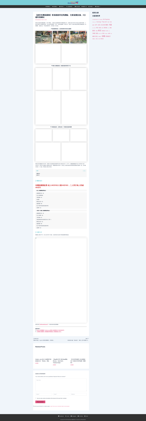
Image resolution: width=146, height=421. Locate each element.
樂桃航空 (104, 30)
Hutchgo (98, 22)
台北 (99, 25)
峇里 (93, 27)
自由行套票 (78, 6)
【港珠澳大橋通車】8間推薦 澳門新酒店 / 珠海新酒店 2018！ (49, 407)
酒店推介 (62, 6)
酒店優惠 (55, 6)
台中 (96, 25)
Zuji (108, 21)
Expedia (100, 19)
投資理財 (91, 6)
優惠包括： (39, 248)
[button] (50, 6)
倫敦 (93, 25)
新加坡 (105, 27)
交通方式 (37, 250)
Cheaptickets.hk (95, 19)
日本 (108, 27)
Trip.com (104, 22)
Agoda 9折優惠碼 (40, 405)
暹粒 (111, 27)
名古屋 (103, 25)
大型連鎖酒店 (69, 6)
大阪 (110, 25)
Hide (84, 246)
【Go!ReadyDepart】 (43, 399)
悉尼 (102, 27)
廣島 (100, 27)
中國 (110, 21)
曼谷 (93, 30)
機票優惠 (48, 6)
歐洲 (107, 30)
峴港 (94, 27)
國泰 (106, 25)
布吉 (97, 27)
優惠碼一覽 (85, 6)
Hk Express (106, 19)
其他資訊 (97, 6)
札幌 (97, 30)
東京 (99, 30)
